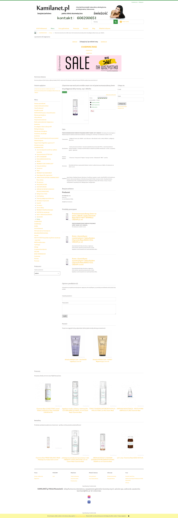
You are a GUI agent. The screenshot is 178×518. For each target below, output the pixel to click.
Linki (54, 476)
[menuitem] (41, 28)
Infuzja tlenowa (38, 117)
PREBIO (39, 161)
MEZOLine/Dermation (39, 242)
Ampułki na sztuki (38, 110)
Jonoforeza (37, 136)
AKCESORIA (40, 217)
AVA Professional (38, 228)
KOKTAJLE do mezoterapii (43, 212)
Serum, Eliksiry (40, 207)
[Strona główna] (79, 11)
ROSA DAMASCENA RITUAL (44, 159)
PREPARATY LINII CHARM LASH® (45, 163)
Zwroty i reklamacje (38, 476)
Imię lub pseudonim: (67, 296)
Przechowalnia (74, 481)
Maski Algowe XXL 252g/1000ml (44, 175)
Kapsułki (39, 203)
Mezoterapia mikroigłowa (40, 131)
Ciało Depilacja (40, 196)
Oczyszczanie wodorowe (40, 120)
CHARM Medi (89, 53)
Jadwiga (36, 247)
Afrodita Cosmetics (38, 145)
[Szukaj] (115, 22)
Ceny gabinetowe (111, 478)
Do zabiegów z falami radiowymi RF (43, 126)
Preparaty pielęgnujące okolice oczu (45, 198)
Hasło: (119, 96)
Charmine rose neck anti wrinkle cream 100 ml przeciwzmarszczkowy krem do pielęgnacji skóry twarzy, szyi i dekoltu (47, 90)
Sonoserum (39, 168)
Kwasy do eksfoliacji (41, 166)
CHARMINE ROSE (89, 47)
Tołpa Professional (38, 108)
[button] (94, 102)
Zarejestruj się (104, 41)
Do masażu (39, 205)
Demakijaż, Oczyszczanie (43, 201)
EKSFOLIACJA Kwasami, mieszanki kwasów (44, 113)
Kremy (38, 219)
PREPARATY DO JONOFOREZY (44, 173)
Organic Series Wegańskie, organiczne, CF (44, 143)
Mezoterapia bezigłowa (40, 115)
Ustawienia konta (74, 478)
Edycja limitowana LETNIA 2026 (44, 154)
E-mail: (119, 89)
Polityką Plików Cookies (80, 516)
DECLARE (36, 251)
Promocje (36, 261)
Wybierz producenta (38, 270)
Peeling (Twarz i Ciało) (42, 194)
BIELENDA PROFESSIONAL (41, 233)
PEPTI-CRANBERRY (42, 157)
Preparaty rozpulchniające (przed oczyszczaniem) (46, 138)
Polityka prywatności (111, 476)
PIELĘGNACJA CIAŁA (42, 184)
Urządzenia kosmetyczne (40, 249)
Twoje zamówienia (75, 476)
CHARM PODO (89, 50)
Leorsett (36, 235)
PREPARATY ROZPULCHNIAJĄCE (45, 210)
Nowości (36, 258)
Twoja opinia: (65, 303)
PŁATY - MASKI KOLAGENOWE (44, 214)
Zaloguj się (74, 41)
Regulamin (36, 478)
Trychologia (37, 244)
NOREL (36, 226)
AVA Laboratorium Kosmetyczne (42, 231)
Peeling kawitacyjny (39, 129)
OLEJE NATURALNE (42, 187)
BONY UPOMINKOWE (40, 254)
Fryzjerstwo (37, 256)
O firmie (127, 482)
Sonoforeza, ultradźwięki (40, 133)
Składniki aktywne (38, 140)
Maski (38, 170)
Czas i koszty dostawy (93, 478)
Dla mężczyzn (40, 182)
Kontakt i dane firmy (129, 476)
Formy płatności (92, 476)
